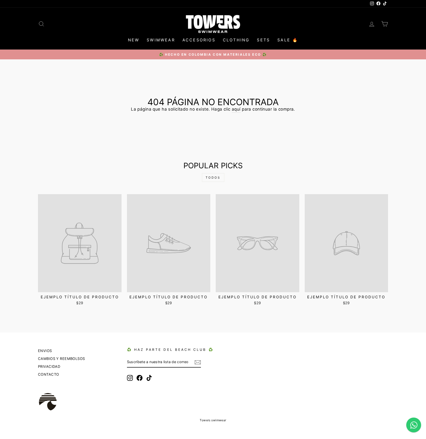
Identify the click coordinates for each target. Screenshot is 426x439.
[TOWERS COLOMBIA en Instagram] (130, 378)
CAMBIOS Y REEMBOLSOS (61, 358)
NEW (134, 39)
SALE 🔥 (287, 39)
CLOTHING (236, 39)
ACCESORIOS (198, 39)
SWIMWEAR (161, 39)
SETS (263, 39)
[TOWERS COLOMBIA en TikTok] (149, 378)
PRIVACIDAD (49, 366)
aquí (236, 109)
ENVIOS (45, 351)
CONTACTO (48, 374)
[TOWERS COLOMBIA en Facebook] (139, 378)
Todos (213, 177)
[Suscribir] (198, 362)
